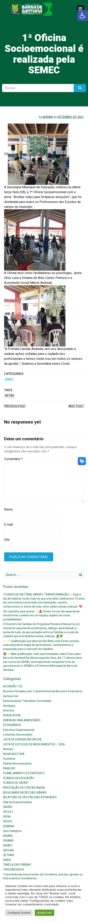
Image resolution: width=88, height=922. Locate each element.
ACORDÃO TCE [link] (13, 686)
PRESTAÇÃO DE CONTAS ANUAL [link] (24, 788)
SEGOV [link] (7, 821)
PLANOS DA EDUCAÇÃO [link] (18, 778)
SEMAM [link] (8, 840)
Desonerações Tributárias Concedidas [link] (27, 701)
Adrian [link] (48, 117)
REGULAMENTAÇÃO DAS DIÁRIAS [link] (25, 792)
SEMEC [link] (9, 379)
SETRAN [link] (8, 855)
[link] (82, 15)
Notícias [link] (8, 749)
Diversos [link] (8, 710)
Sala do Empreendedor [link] (17, 802)
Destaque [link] (9, 706)
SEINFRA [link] (8, 826)
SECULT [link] (8, 812)
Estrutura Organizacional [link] (18, 730)
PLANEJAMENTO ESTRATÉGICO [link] (24, 773)
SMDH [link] (7, 860)
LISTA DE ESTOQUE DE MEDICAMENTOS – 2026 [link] (34, 744)
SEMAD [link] (8, 836)
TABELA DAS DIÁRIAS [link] (17, 865)
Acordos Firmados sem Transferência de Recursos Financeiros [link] (42, 691)
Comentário (13, 459)
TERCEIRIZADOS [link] (13, 869)
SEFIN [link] (6, 817)
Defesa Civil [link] (10, 696)
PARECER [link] (9, 768)
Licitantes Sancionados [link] (17, 734)
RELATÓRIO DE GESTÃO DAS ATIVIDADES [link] (30, 797)
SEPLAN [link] (8, 850)
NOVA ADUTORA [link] (14, 754)
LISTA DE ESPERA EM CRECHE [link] (22, 739)
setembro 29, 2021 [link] (71, 117)
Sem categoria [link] (12, 831)
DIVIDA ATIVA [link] (11, 715)
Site (7, 539)
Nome (8, 509)
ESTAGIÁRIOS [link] (12, 725)
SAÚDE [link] (7, 807)
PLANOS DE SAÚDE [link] (15, 783)
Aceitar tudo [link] (44, 913)
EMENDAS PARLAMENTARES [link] (22, 720)
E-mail (8, 524)
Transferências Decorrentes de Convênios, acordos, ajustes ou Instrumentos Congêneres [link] (43, 876)
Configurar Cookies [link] (19, 913)
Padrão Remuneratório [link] (17, 763)
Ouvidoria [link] (9, 759)
